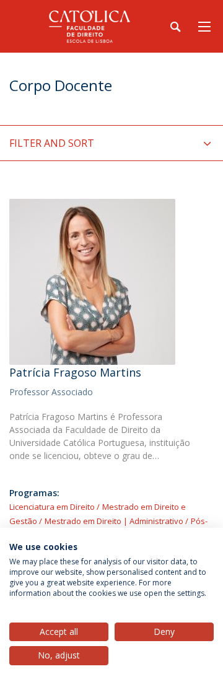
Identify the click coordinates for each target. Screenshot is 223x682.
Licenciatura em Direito (52, 506)
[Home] (86, 26)
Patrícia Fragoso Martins (75, 372)
